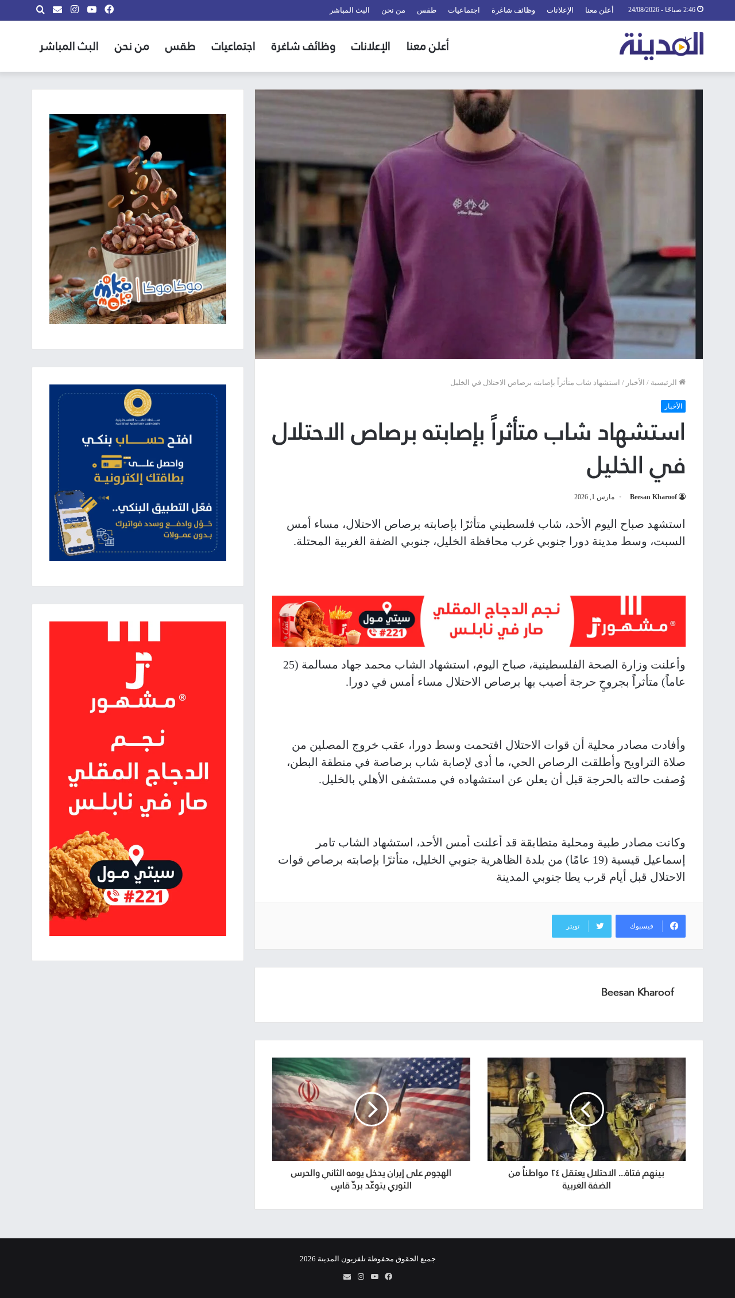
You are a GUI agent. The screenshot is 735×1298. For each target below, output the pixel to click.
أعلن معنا (599, 10)
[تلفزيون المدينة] (662, 46)
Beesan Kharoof (653, 497)
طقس (426, 10)
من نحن (393, 10)
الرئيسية (665, 382)
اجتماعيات (464, 10)
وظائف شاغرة (513, 10)
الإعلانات (560, 10)
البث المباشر (350, 10)
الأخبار (635, 382)
